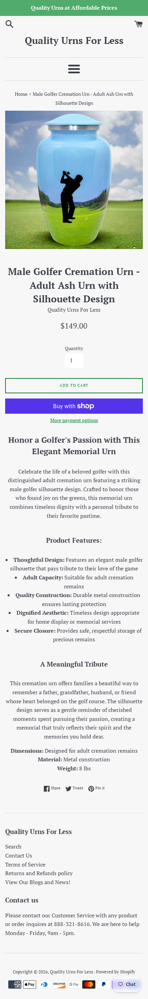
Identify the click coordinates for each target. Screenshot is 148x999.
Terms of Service (25, 864)
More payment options (74, 420)
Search (13, 846)
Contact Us (18, 855)
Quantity (74, 348)
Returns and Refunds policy (39, 873)
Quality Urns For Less (74, 40)
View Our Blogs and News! (37, 882)
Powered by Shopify (115, 972)
